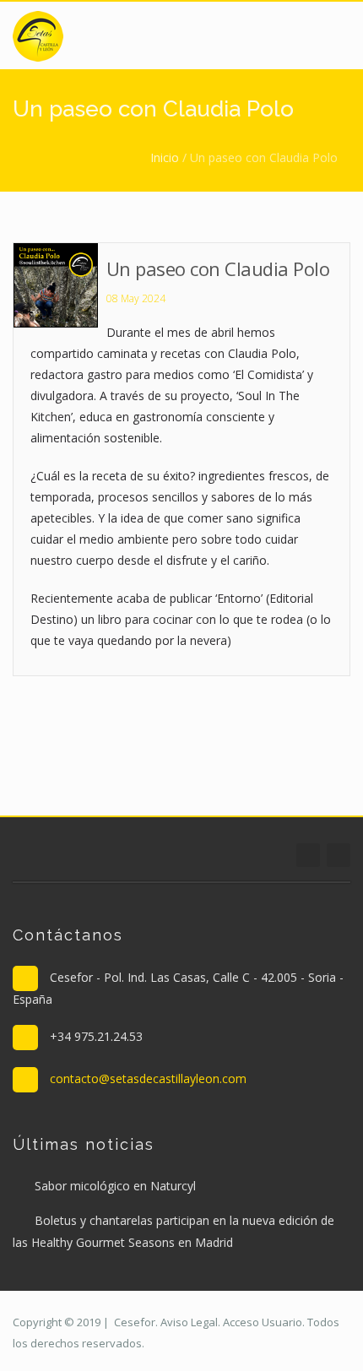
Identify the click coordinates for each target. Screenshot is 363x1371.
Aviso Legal (189, 1322)
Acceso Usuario (262, 1322)
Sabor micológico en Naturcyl (115, 1186)
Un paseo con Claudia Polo (218, 268)
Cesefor (134, 1322)
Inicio (164, 157)
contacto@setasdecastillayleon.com (148, 1078)
